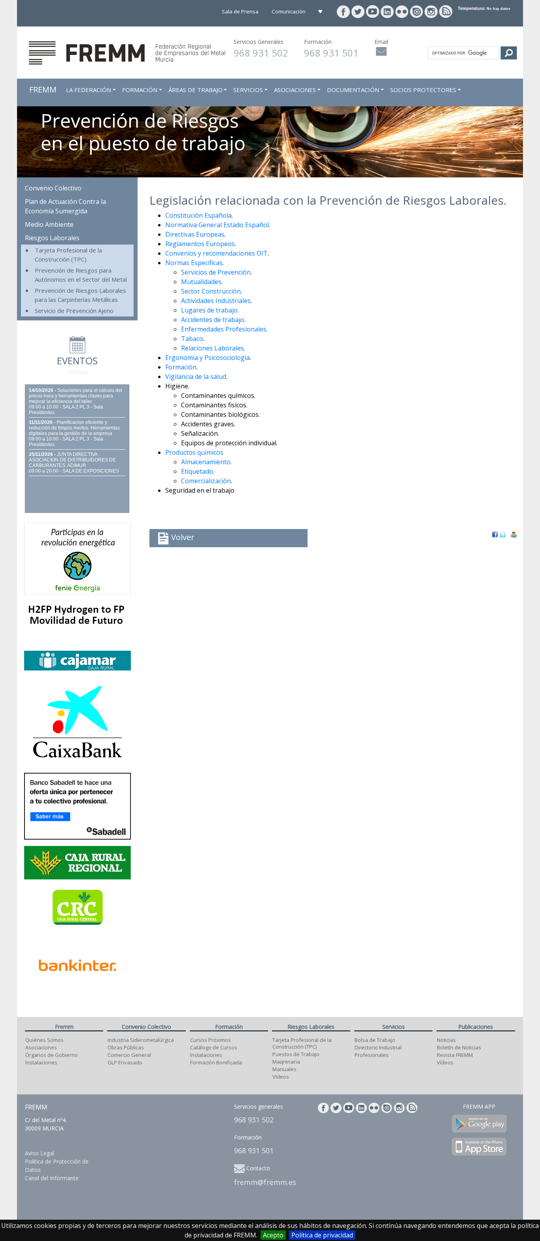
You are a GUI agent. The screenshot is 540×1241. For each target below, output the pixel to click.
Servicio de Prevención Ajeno (74, 310)
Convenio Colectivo (53, 188)
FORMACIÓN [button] (139, 90)
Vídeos (280, 1076)
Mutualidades (201, 281)
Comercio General (129, 1054)
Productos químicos (194, 452)
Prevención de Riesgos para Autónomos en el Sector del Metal (81, 274)
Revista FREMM (455, 1054)
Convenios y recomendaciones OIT (216, 253)
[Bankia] (77, 721)
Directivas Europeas (195, 234)
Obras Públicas (126, 1047)
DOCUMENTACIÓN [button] (353, 90)
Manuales (284, 1069)
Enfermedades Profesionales (223, 329)
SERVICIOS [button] (248, 90)
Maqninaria (286, 1061)
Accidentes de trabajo (212, 319)
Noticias (446, 1039)
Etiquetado (197, 471)
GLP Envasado (125, 1062)
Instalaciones (41, 1062)
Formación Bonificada (216, 1062)
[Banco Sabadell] (77, 805)
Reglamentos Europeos (200, 243)
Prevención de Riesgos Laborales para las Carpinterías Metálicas (80, 294)
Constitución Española (198, 215)
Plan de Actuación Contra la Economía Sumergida (65, 206)
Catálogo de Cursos (213, 1047)
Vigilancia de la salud (195, 376)
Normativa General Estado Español (217, 224)
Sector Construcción (211, 291)
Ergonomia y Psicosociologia (207, 357)
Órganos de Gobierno (51, 1054)
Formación (180, 367)
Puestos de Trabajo (295, 1054)
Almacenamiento (205, 462)
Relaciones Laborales (212, 348)
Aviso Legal (39, 1153)
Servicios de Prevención (216, 272)
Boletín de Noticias (459, 1047)
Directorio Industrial (378, 1047)
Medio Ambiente (49, 224)
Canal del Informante (52, 1178)
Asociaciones (41, 1047)
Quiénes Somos (44, 1039)
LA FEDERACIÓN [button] (88, 90)
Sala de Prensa (241, 11)
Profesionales (372, 1054)
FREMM (43, 89)
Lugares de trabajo (209, 310)
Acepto (273, 1235)
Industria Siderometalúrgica (141, 1039)
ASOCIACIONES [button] (295, 90)
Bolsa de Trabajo (375, 1039)
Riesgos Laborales (52, 238)
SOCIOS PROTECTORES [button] (423, 90)
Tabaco (192, 338)
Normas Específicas (194, 262)
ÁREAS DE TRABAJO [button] (195, 90)
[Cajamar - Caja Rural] (77, 659)
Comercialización (206, 480)
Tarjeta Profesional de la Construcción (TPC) (68, 254)
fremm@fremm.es (265, 1182)
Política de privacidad (322, 1235)
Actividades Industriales (216, 300)
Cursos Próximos (210, 1039)
